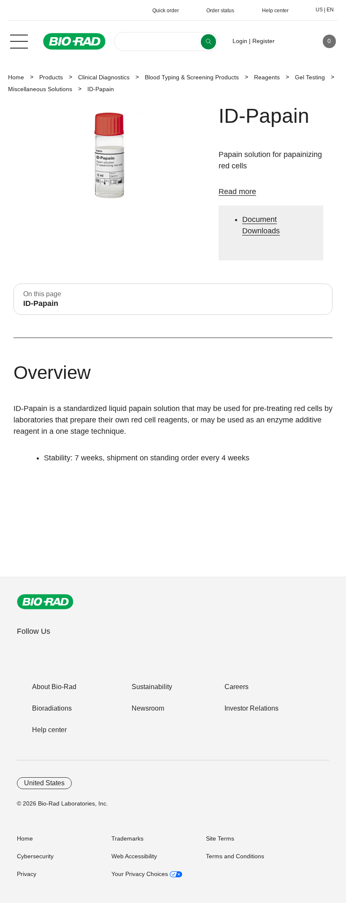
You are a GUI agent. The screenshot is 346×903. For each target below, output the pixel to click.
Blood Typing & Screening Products (192, 77)
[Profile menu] (293, 41)
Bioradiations (52, 708)
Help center (49, 729)
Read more (237, 191)
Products (51, 77)
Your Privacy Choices (140, 874)
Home (16, 77)
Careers (236, 686)
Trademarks (127, 838)
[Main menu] (19, 40)
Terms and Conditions (235, 856)
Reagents (267, 77)
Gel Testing (310, 77)
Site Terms (220, 838)
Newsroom (148, 708)
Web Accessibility (134, 856)
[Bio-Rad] (45, 601)
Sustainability (152, 686)
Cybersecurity (35, 856)
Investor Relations (251, 708)
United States (44, 783)
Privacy (26, 874)
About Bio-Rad (54, 686)
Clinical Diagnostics (104, 77)
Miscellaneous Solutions (40, 89)
